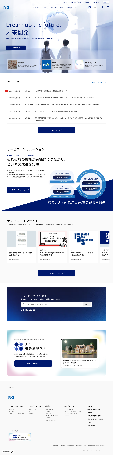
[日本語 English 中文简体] (105, 2)
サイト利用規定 (62, 445)
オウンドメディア (32, 363)
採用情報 (87, 2)
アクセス (89, 422)
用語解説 (31, 413)
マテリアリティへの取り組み (72, 413)
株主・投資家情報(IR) (93, 409)
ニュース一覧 (56, 130)
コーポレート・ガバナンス (52, 415)
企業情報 (69, 7)
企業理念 (15, 47)
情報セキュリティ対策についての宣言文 (96, 445)
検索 (86, 304)
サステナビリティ (80, 7)
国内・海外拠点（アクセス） (53, 420)
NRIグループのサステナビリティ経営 (73, 411)
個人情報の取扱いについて (81, 445)
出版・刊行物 (32, 409)
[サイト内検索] (102, 7)
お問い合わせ (96, 2)
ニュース (65, 2)
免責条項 (55, 445)
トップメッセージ (69, 409)
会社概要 (48, 418)
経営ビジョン (49, 413)
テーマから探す (13, 411)
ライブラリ (67, 415)
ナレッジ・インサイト (57, 7)
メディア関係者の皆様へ (94, 416)
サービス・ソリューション (40, 7)
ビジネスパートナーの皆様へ (95, 419)
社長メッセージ (49, 409)
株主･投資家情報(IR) (76, 2)
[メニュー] (107, 7)
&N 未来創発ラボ (93, 7)
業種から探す (12, 409)
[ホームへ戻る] (6, 7)
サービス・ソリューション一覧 (16, 413)
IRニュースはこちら (99, 82)
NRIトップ (11, 387)
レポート (31, 411)
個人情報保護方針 (70, 445)
